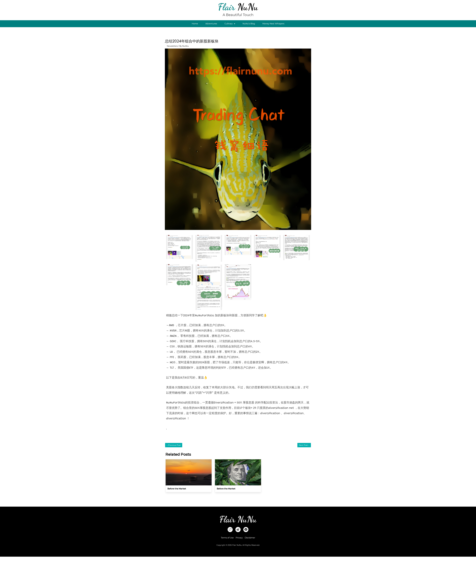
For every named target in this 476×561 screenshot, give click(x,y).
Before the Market (176, 489)
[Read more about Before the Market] (189, 472)
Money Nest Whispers (273, 23)
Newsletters (172, 46)
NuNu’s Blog (249, 23)
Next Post (304, 445)
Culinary (228, 23)
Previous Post (174, 445)
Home (195, 23)
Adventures (211, 23)
